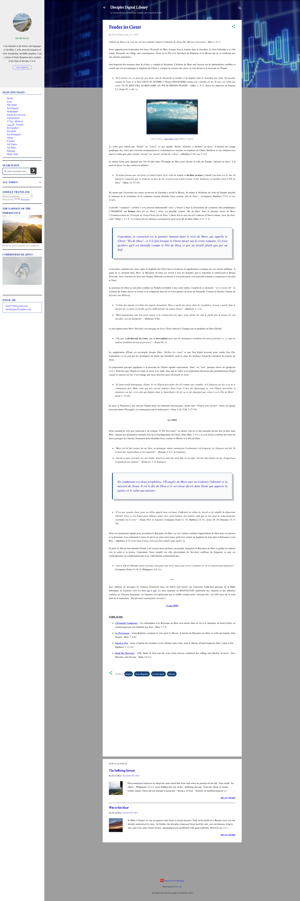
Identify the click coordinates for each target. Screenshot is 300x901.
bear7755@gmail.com (17, 305)
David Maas (22, 38)
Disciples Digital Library (129, 7)
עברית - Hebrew (15, 121)
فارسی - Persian (15, 124)
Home (10, 98)
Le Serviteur (158, 673)
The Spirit (12, 104)
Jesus (9, 101)
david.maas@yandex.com (18, 309)
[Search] (240, 8)
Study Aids (12, 154)
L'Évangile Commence (126, 623)
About (10, 137)
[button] (233, 27)
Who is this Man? (119, 808)
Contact (11, 140)
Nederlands (12, 111)
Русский (11, 131)
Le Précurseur (122, 633)
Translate (25, 199)
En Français (13, 108)
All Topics (12, 144)
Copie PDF (172, 605)
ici (148, 590)
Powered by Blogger (174, 880)
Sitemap (11, 150)
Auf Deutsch (13, 117)
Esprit (128, 673)
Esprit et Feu (121, 643)
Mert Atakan (169, 139)
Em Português (14, 134)
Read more (228, 798)
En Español (12, 127)
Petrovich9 (178, 887)
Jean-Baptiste (141, 673)
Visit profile (22, 67)
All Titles (11, 147)
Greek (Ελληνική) (16, 114)
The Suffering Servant (122, 771)
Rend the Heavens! (125, 653)
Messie (171, 673)
